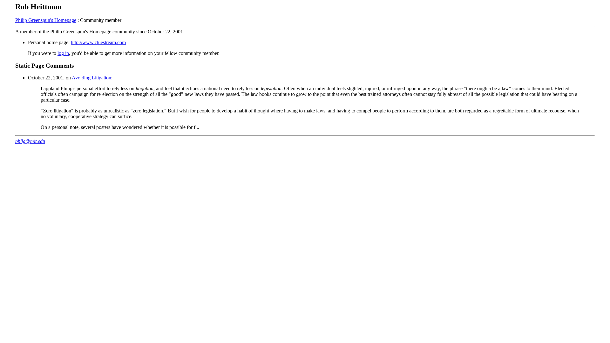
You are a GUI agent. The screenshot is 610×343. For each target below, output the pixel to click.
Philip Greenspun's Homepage (45, 20)
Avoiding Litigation (91, 77)
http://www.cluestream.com (98, 42)
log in (63, 53)
